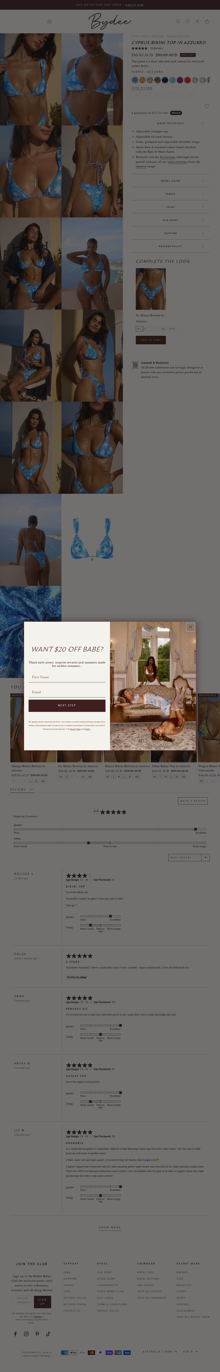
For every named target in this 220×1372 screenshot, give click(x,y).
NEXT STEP (67, 705)
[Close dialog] (190, 627)
